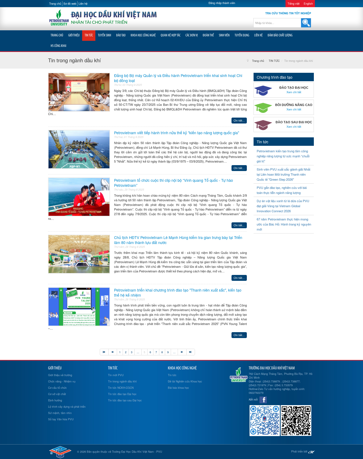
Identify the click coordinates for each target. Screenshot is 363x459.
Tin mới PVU (116, 375)
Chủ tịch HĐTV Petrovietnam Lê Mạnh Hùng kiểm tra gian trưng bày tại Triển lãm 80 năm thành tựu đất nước (178, 240)
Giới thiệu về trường (60, 375)
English (308, 3)
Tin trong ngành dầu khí (122, 381)
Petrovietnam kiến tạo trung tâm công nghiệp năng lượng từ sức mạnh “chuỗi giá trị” (283, 156)
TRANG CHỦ (57, 35)
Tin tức (172, 375)
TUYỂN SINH (104, 35)
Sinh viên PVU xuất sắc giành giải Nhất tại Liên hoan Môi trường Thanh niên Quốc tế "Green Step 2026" (283, 174)
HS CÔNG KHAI (58, 46)
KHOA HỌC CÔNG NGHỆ (143, 35)
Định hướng (55, 400)
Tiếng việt (294, 3)
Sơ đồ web (69, 3)
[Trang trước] (112, 352)
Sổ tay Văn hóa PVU (61, 419)
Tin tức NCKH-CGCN (121, 388)
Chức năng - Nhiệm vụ (61, 381)
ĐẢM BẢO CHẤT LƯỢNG (280, 35)
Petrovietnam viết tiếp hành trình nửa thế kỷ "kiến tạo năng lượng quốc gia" (176, 132)
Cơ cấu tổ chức (57, 388)
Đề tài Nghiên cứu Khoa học (185, 381)
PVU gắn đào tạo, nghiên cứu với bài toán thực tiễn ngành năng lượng (282, 190)
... (138, 352)
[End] (190, 352)
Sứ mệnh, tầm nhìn (60, 413)
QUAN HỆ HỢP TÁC (170, 35)
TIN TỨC (89, 35)
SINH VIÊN (224, 35)
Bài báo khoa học (178, 388)
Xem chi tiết (294, 92)
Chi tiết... (239, 120)
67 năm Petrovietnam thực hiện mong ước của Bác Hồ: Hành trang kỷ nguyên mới (284, 224)
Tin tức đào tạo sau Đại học (125, 400)
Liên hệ (83, 3)
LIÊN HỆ (258, 35)
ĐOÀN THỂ (208, 35)
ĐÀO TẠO (121, 35)
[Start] (104, 352)
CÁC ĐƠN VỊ (191, 35)
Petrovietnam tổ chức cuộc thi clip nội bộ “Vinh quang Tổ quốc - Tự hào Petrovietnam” (173, 182)
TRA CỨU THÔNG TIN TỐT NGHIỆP (288, 13)
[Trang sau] (182, 352)
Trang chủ (55, 3)
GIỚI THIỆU (74, 35)
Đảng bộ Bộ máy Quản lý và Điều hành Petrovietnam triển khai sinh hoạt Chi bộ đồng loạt (178, 78)
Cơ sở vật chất (57, 394)
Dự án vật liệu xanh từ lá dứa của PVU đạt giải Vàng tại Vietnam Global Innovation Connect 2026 (283, 206)
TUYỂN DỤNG (242, 35)
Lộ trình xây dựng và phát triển (66, 407)
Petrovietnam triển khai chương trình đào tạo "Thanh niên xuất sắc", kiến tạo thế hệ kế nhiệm (177, 292)
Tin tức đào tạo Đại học (122, 394)
